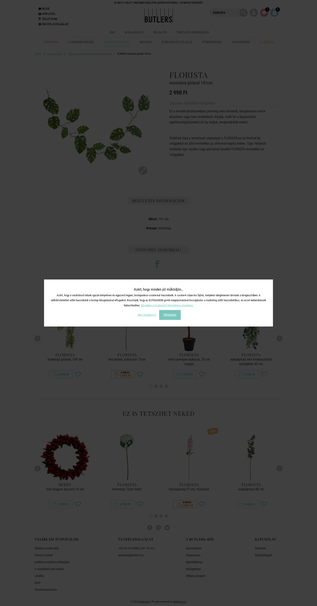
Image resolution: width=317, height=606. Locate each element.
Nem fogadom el (147, 314)
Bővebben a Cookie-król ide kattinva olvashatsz (167, 305)
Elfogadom (169, 314)
